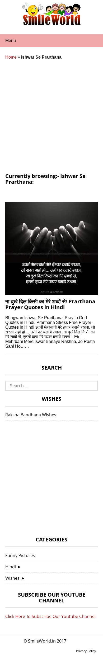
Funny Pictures (20, 555)
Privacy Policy (86, 651)
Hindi (10, 567)
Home (11, 57)
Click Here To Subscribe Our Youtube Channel (50, 616)
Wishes (12, 578)
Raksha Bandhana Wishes (30, 415)
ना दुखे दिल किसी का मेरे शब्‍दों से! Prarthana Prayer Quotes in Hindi (50, 304)
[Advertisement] (51, 119)
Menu (10, 40)
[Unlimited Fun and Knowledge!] (51, 23)
